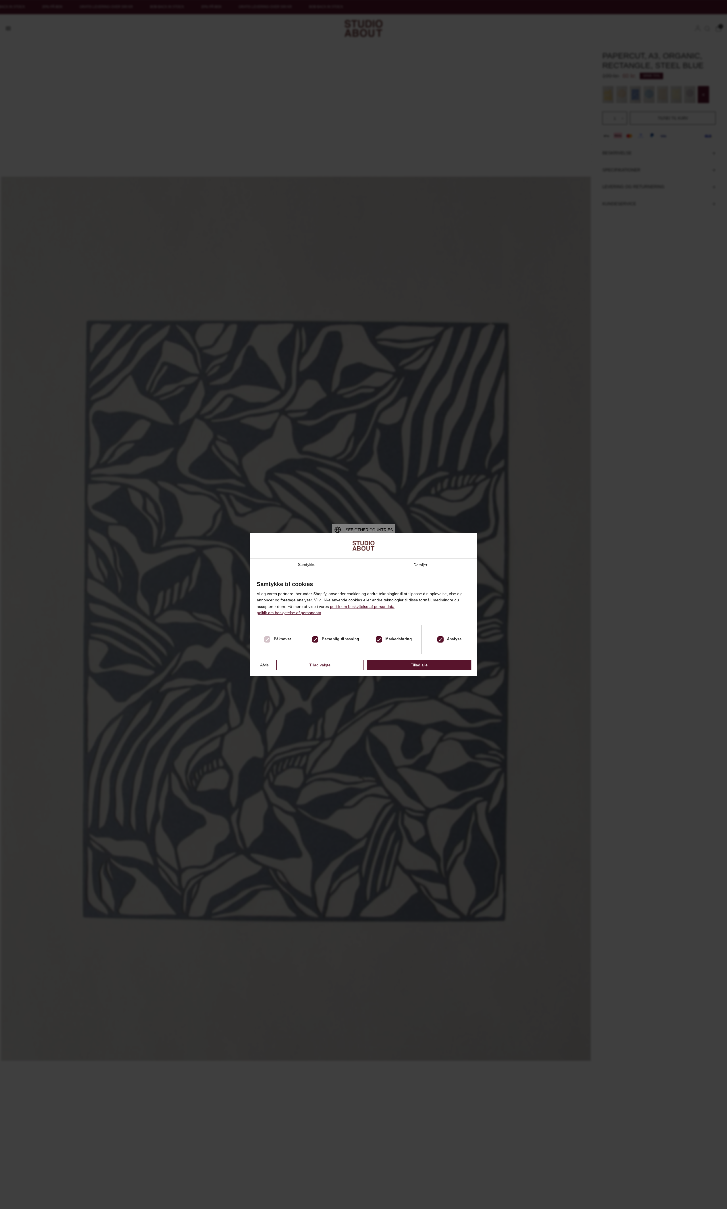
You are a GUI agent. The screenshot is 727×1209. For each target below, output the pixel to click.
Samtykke (307, 564)
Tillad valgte (320, 665)
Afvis (264, 665)
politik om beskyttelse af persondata (362, 606)
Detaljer (420, 564)
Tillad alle (419, 665)
